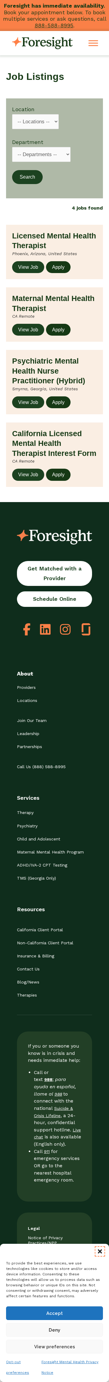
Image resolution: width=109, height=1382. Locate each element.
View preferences (54, 1347)
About (25, 673)
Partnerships (29, 746)
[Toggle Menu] (93, 43)
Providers (26, 687)
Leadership (28, 733)
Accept (54, 1313)
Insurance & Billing (35, 955)
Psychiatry (27, 825)
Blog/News (28, 982)
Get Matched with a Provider (54, 573)
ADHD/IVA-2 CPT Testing (42, 865)
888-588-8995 (54, 25)
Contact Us (28, 968)
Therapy (25, 812)
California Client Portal (40, 929)
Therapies (27, 995)
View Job (28, 267)
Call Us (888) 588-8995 (41, 766)
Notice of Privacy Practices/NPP (45, 1240)
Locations (27, 700)
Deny (54, 1330)
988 (58, 1094)
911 (47, 1151)
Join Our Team (32, 720)
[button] (100, 1251)
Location (23, 109)
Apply (58, 267)
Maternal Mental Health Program (50, 852)
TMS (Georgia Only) (36, 878)
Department (27, 142)
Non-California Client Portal (45, 942)
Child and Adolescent (38, 838)
